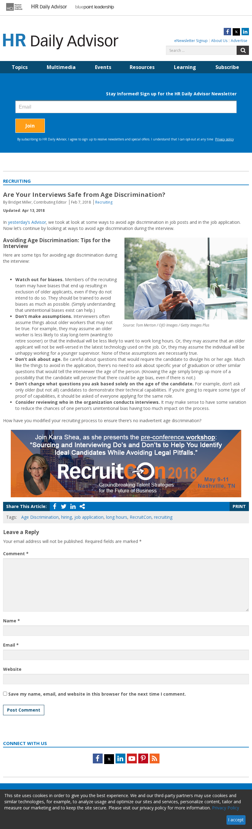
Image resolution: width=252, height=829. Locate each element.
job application (89, 517)
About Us (219, 40)
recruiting (163, 517)
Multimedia (61, 67)
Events (103, 67)
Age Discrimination (40, 517)
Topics (20, 67)
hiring (66, 517)
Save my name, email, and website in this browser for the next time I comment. (97, 694)
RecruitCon (141, 517)
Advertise (239, 40)
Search (243, 50)
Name (11, 621)
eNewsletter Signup (191, 40)
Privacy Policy (225, 808)
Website (12, 669)
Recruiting (103, 202)
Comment (16, 553)
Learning (185, 67)
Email (11, 645)
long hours (116, 517)
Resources (142, 67)
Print (239, 506)
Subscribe (227, 67)
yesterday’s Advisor (27, 222)
